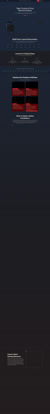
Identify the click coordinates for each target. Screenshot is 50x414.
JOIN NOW (25, 15)
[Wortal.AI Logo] (8, 0)
